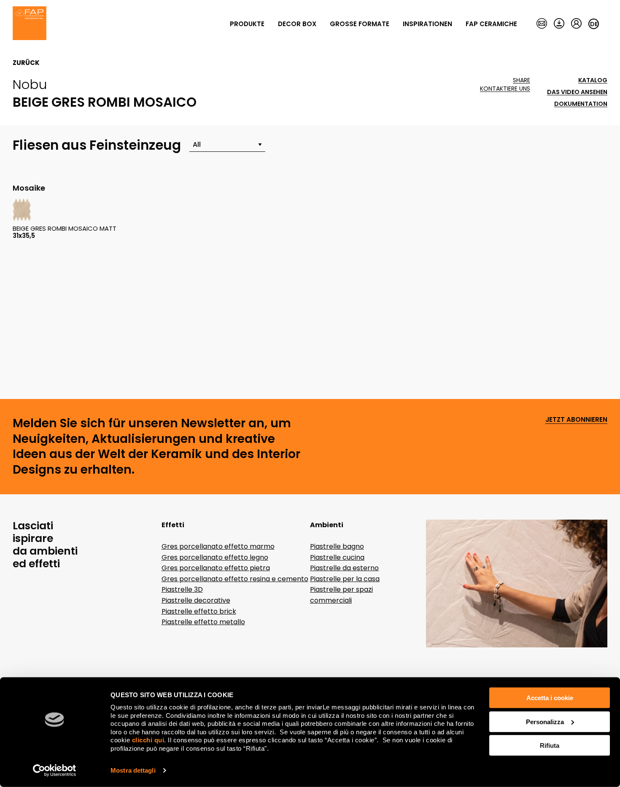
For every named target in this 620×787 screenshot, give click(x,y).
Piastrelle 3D (182, 589)
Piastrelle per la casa (345, 579)
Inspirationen (427, 23)
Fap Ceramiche (491, 23)
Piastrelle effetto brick (199, 611)
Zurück (26, 63)
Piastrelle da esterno (344, 568)
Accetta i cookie (549, 697)
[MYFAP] (576, 24)
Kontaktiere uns (505, 89)
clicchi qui (148, 740)
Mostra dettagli (133, 770)
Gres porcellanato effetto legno (215, 557)
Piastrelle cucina (337, 557)
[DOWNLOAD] (559, 24)
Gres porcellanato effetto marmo (218, 546)
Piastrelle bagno (337, 546)
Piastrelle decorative (196, 600)
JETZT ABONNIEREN (576, 420)
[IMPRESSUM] (541, 24)
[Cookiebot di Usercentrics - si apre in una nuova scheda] (55, 770)
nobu (30, 84)
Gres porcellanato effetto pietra (216, 568)
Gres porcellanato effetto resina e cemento (235, 579)
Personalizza (545, 721)
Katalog (592, 80)
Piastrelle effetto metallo (203, 622)
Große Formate (359, 23)
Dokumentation (580, 104)
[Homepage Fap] (29, 24)
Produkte (247, 23)
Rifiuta (549, 745)
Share (521, 80)
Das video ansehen (577, 92)
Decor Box (297, 23)
